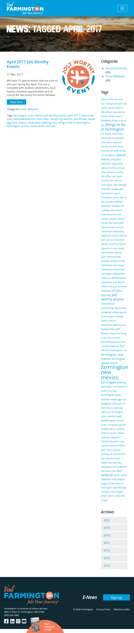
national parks (109, 235)
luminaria (106, 265)
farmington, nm (119, 350)
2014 (107, 566)
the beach (106, 133)
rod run (118, 180)
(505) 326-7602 (11, 615)
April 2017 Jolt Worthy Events (28, 64)
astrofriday (80, 119)
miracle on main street (112, 248)
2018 (107, 535)
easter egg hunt (118, 399)
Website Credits (122, 609)
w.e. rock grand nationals (114, 103)
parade (109, 201)
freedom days (108, 333)
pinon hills (118, 197)
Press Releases (29, 109)
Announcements (116, 68)
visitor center (108, 107)
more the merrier (117, 244)
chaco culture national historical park (112, 437)
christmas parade (117, 424)
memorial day (113, 256)
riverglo (122, 184)
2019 (107, 528)
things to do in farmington (74, 122)
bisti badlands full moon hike (31, 119)
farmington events (18, 126)
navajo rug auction (61, 119)
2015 (107, 558)
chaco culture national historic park (113, 445)
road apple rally (109, 184)
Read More (16, 102)
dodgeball (106, 403)
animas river (108, 491)
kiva (109, 277)
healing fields (108, 329)
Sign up (116, 597)
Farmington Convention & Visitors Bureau (25, 608)
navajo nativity (117, 218)
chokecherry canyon (112, 429)
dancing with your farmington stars (112, 412)
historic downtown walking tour (38, 122)
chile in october (109, 433)
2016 (107, 550)
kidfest (116, 277)
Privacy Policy (103, 609)
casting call (106, 454)
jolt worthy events (55, 115)
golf (117, 329)
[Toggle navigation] (122, 8)
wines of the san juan (43, 126)
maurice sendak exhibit (113, 261)
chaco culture (113, 449)
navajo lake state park (112, 222)
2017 (107, 543)
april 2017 (73, 115)
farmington (107, 395)
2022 (107, 520)
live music (115, 269)
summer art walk (109, 150)
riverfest (106, 189)
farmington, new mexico (28, 115)
